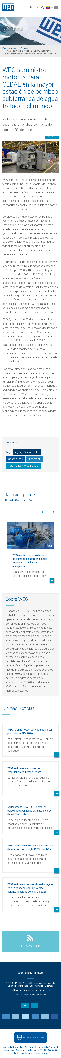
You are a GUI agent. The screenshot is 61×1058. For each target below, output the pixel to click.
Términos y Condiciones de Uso (20, 1050)
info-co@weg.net (39, 995)
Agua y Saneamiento (27, 452)
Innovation (34, 459)
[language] (49, 7)
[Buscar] (42, 7)
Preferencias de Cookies (33, 1037)
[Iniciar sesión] (30, 7)
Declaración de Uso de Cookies (41, 1047)
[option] (30, 549)
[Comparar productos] (36, 7)
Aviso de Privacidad (13, 1047)
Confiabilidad (15, 459)
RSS (40, 1050)
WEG (7, 7)
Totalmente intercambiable (23, 465)
